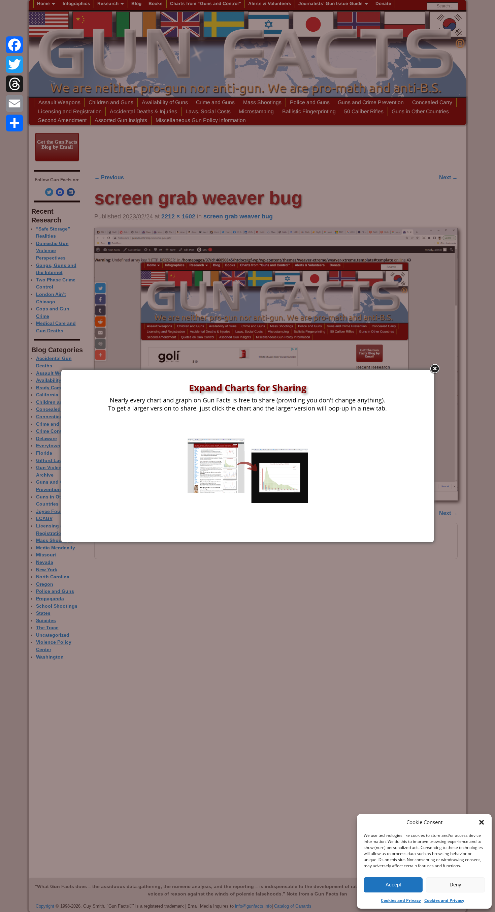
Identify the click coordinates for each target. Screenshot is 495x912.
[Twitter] (14, 64)
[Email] (14, 103)
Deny (455, 884)
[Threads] (14, 84)
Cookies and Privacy (401, 900)
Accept (393, 884)
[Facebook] (14, 45)
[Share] (14, 123)
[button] (481, 822)
